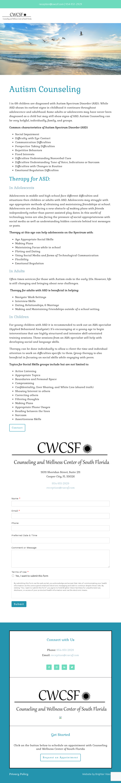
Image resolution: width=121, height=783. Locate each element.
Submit (19, 604)
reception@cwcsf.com (60, 487)
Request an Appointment (60, 757)
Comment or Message (24, 547)
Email (16, 510)
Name (16, 498)
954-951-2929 (60, 483)
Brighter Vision (103, 774)
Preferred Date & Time (24, 535)
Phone (15, 523)
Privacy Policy (18, 774)
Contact (17, 427)
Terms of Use (20, 572)
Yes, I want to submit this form (31, 576)
